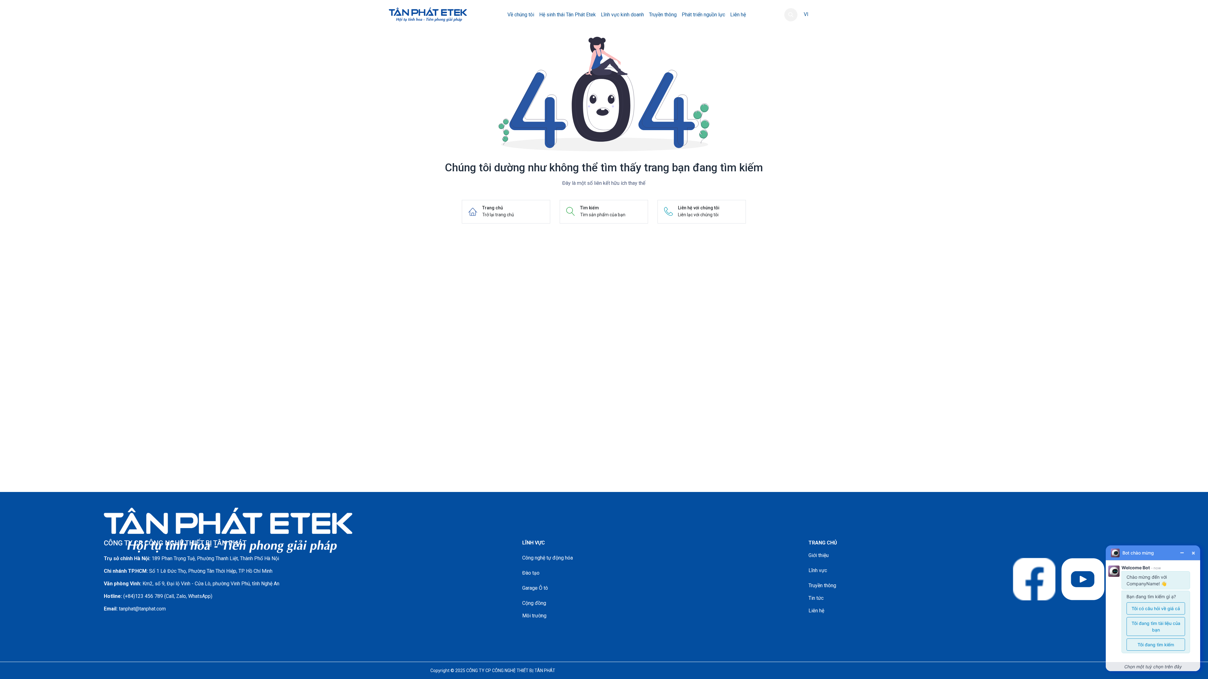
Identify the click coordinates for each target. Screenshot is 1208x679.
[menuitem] (521, 14)
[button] (790, 14)
